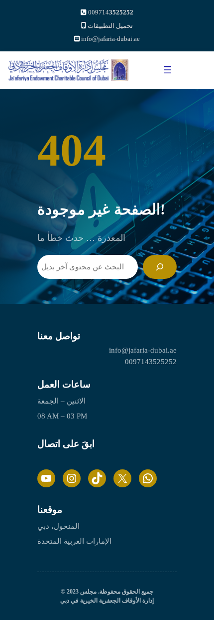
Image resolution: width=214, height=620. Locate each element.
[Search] (160, 267)
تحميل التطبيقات (110, 25)
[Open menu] (168, 70)
